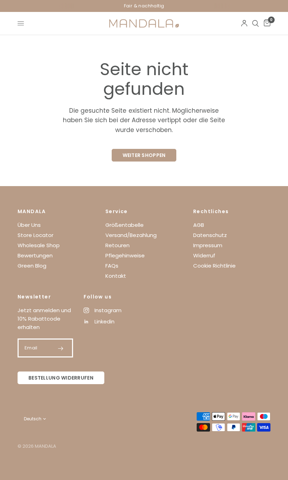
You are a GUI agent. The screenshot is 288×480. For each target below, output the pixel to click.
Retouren (117, 245)
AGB (198, 225)
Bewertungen (35, 255)
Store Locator (35, 235)
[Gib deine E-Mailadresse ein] (60, 348)
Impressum (207, 245)
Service (116, 211)
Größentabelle (124, 225)
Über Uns (29, 225)
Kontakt (115, 276)
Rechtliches (211, 211)
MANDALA (32, 211)
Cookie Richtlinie (214, 265)
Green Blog (32, 265)
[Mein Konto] (244, 23)
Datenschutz (210, 235)
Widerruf (204, 255)
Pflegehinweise (125, 255)
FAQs (111, 265)
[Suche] (255, 23)
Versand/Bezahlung (131, 235)
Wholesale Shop (39, 245)
